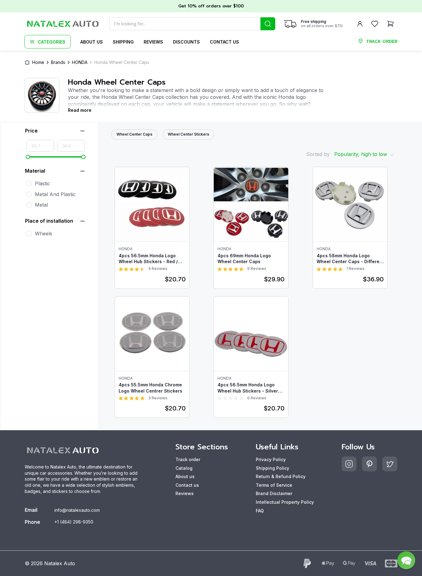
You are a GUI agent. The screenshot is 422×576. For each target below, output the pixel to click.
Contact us (224, 41)
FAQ (260, 510)
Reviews (153, 41)
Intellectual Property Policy (285, 502)
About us (91, 41)
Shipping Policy (272, 468)
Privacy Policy (271, 459)
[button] (406, 560)
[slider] (27, 156)
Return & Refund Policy (281, 476)
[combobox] (192, 24)
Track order (187, 459)
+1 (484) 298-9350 (73, 521)
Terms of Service (274, 485)
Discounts (186, 41)
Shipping (123, 41)
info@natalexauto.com (77, 510)
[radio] (121, 268)
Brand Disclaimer (274, 493)
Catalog (183, 468)
